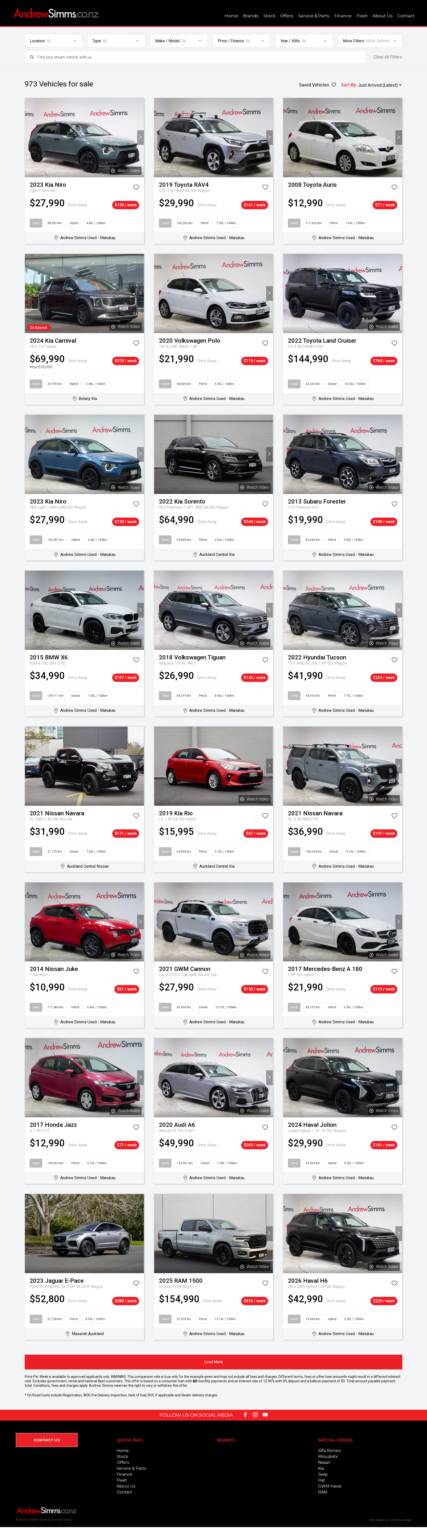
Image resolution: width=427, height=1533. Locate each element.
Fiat (321, 1480)
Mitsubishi (328, 1456)
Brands (250, 15)
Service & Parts (313, 15)
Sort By (348, 84)
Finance (343, 15)
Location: (37, 41)
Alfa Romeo (329, 1450)
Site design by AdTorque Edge (390, 1520)
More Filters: (354, 41)
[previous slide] (28, 137)
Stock (269, 15)
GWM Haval (330, 1486)
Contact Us (47, 1440)
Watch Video (129, 170)
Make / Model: (167, 41)
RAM (322, 1492)
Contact (406, 15)
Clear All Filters (387, 57)
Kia (321, 1468)
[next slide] (140, 137)
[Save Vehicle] (136, 188)
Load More (213, 1362)
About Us (383, 15)
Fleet (362, 15)
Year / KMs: (290, 41)
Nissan (324, 1462)
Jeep (323, 1474)
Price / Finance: (231, 41)
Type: (97, 41)
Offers (286, 15)
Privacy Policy (62, 1519)
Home (231, 15)
